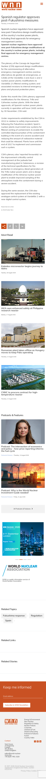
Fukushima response (14, 616)
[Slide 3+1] (29, 559)
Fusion (26, 736)
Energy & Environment (32, 720)
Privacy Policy (26, 771)
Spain (8, 621)
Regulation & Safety (31, 724)
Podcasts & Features (7, 455)
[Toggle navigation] (41, 4)
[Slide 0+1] (17, 559)
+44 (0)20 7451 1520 (12, 757)
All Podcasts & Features (22, 509)
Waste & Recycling (31, 732)
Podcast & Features (31, 734)
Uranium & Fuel (29, 730)
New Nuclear (28, 722)
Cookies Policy (36, 771)
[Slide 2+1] (25, 559)
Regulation (36, 616)
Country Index (29, 738)
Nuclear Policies (30, 726)
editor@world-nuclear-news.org (13, 754)
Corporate (27, 728)
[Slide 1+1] (21, 559)
